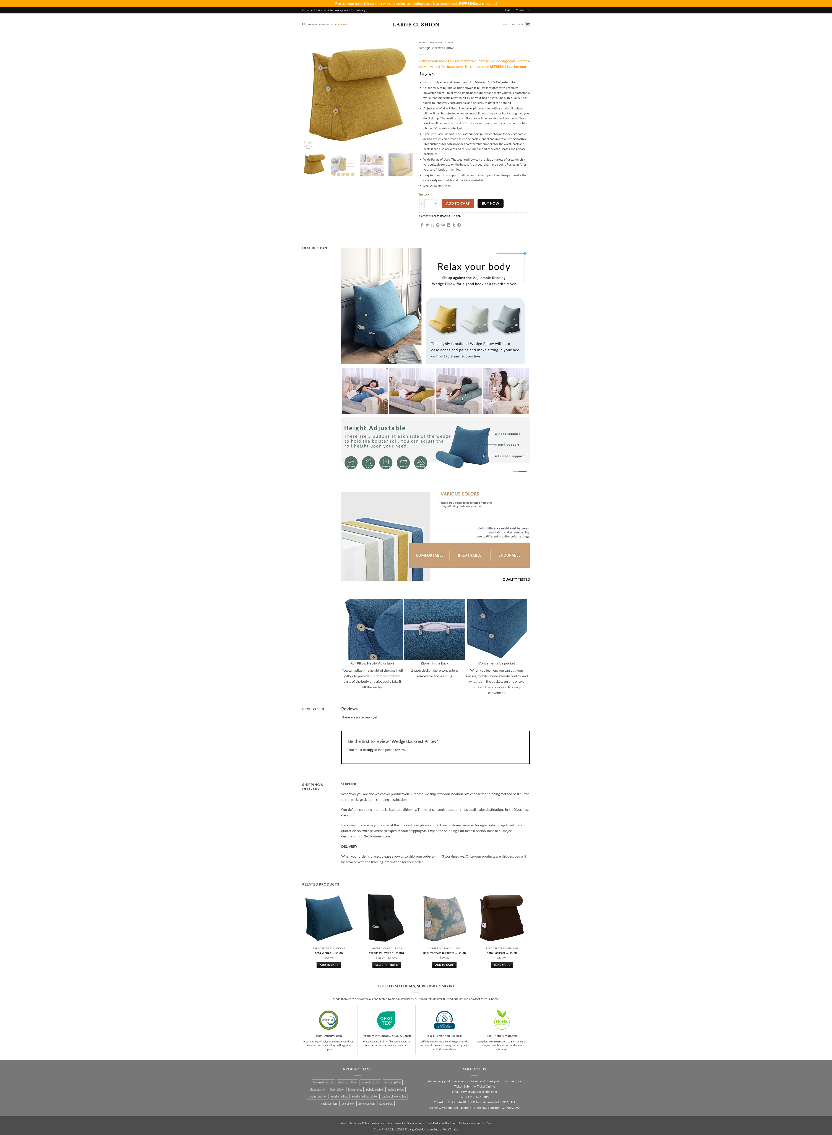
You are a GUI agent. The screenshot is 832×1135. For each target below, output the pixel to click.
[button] (504, 24)
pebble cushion (375, 1089)
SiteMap (486, 1123)
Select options (386, 964)
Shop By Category (318, 24)
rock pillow (347, 1103)
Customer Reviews (469, 1123)
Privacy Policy (379, 1123)
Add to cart (458, 203)
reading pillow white (364, 1096)
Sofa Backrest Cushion (502, 952)
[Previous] (310, 95)
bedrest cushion (370, 1082)
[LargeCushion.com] (416, 24)
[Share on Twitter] (427, 225)
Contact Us (523, 10)
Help (508, 10)
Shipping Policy (416, 1123)
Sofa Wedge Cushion (329, 952)
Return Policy (361, 1123)
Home (422, 42)
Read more (502, 964)
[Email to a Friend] (432, 225)
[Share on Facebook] (422, 225)
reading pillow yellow (393, 1096)
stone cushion (366, 1103)
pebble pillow (396, 1089)
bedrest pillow (392, 1082)
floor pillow (337, 1089)
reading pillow (339, 1096)
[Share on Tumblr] (454, 225)
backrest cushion (323, 1082)
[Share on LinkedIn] (448, 225)
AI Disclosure (449, 1123)
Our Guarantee (397, 1123)
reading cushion (317, 1096)
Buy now (490, 203)
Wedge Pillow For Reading (386, 952)
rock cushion (329, 1103)
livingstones (355, 1089)
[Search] (303, 24)
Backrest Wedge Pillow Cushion (444, 952)
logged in (374, 749)
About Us (346, 1123)
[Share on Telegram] (459, 225)
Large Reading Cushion (440, 42)
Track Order (433, 1123)
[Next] (405, 95)
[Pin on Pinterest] (437, 225)
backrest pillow (347, 1082)
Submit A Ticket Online (479, 1086)
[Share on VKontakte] (443, 225)
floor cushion (318, 1089)
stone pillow (386, 1103)
